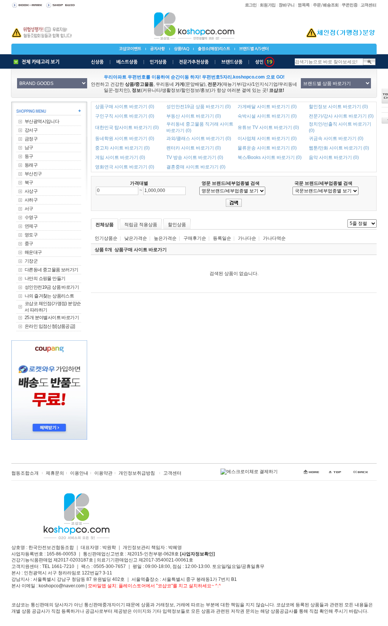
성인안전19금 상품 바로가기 (52, 287)
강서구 (31, 130)
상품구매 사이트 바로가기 (140, 249)
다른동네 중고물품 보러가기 (51, 269)
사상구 (31, 191)
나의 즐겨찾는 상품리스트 (49, 296)
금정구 (31, 139)
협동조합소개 (25, 473)
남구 (29, 147)
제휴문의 (55, 473)
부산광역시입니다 (42, 121)
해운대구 (33, 252)
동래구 (31, 165)
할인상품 (177, 224)
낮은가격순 (135, 238)
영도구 (31, 235)
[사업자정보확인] (197, 554)
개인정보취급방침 (137, 473)
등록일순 (222, 238)
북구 (29, 182)
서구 (29, 208)
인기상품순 (106, 238)
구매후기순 (194, 238)
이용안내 (79, 473)
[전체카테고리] (38, 62)
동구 (29, 156)
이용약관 (103, 473)
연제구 (31, 226)
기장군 (31, 261)
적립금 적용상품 (140, 224)
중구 (29, 243)
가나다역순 (274, 238)
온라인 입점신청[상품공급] (50, 326)
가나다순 (247, 238)
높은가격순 (165, 238)
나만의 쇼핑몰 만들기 (45, 278)
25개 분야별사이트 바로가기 (52, 317)
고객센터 (172, 473)
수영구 (31, 217)
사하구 (31, 200)
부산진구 (33, 173)
